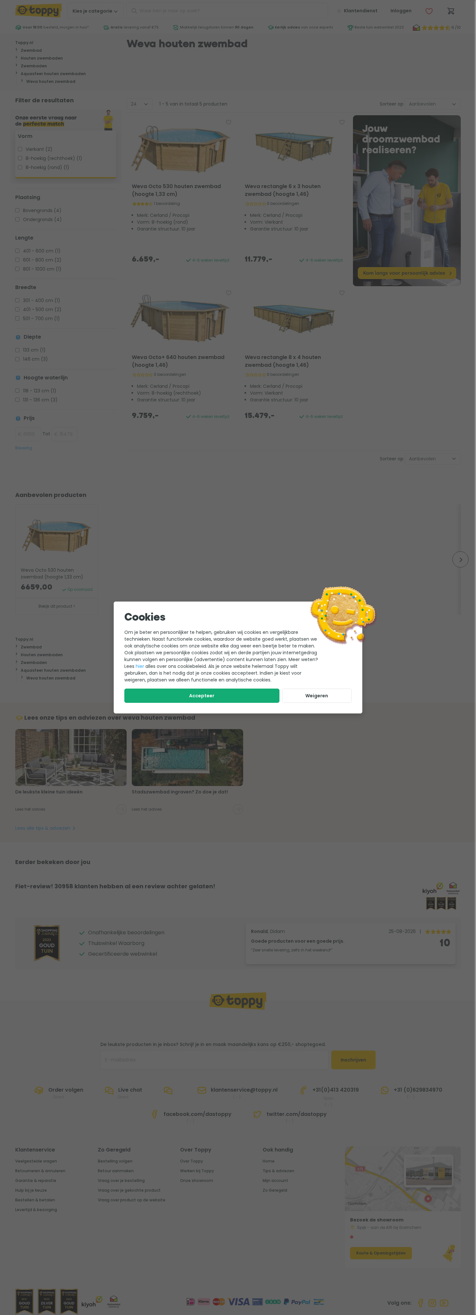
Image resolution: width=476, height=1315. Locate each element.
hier (140, 666)
